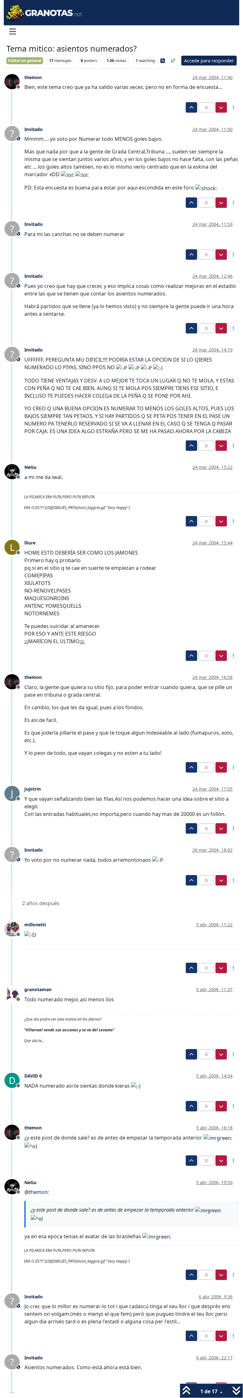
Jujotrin (32, 789)
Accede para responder (209, 61)
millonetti (35, 925)
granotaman (38, 989)
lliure (29, 543)
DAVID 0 (33, 1076)
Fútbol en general (24, 60)
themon (33, 77)
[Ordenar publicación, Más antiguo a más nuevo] (173, 60)
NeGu (30, 467)
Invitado (33, 129)
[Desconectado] (14, 81)
